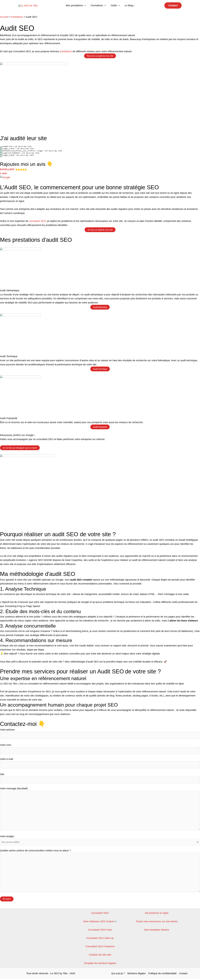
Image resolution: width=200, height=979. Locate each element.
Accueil (4, 17)
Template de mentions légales (100, 963)
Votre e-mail (6, 759)
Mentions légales (136, 973)
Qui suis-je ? (118, 973)
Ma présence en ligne (156, 913)
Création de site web (100, 954)
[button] (173, 5)
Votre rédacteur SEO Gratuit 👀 (100, 921)
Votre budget (7, 836)
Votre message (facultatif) (14, 788)
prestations (66, 51)
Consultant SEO (100, 913)
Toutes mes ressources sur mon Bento (157, 921)
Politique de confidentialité (162, 973)
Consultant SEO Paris (100, 929)
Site (2, 774)
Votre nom (5, 745)
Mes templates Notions (156, 929)
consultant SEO (37, 221)
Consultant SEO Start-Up (100, 938)
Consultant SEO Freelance (100, 946)
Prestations (17, 17)
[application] (84, 5)
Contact (183, 973)
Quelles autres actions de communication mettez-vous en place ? (35, 850)
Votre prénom (7, 729)
